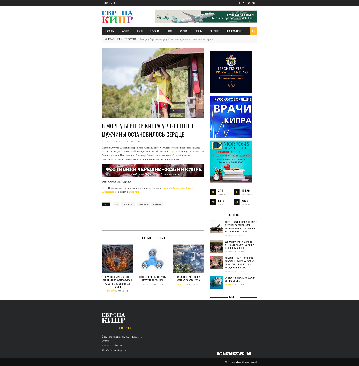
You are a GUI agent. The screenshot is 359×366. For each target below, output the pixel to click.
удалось (176, 151)
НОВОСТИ (109, 31)
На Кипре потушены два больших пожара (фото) (188, 278)
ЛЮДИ (140, 31)
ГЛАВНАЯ (114, 39)
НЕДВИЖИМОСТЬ (234, 31)
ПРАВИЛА (154, 31)
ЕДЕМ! (169, 31)
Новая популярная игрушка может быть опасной (152, 278)
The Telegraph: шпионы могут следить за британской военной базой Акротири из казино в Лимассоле (241, 226)
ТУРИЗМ (198, 31)
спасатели (128, 204)
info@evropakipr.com (116, 350)
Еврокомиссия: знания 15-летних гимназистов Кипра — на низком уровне (241, 244)
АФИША (183, 31)
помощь (157, 204)
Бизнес (125, 31)
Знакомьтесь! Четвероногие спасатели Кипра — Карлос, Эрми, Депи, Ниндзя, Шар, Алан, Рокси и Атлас (240, 262)
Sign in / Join (110, 3)
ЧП (116, 204)
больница (143, 204)
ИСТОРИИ (214, 31)
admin (238, 362)
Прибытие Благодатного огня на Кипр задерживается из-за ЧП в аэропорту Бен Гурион (117, 282)
